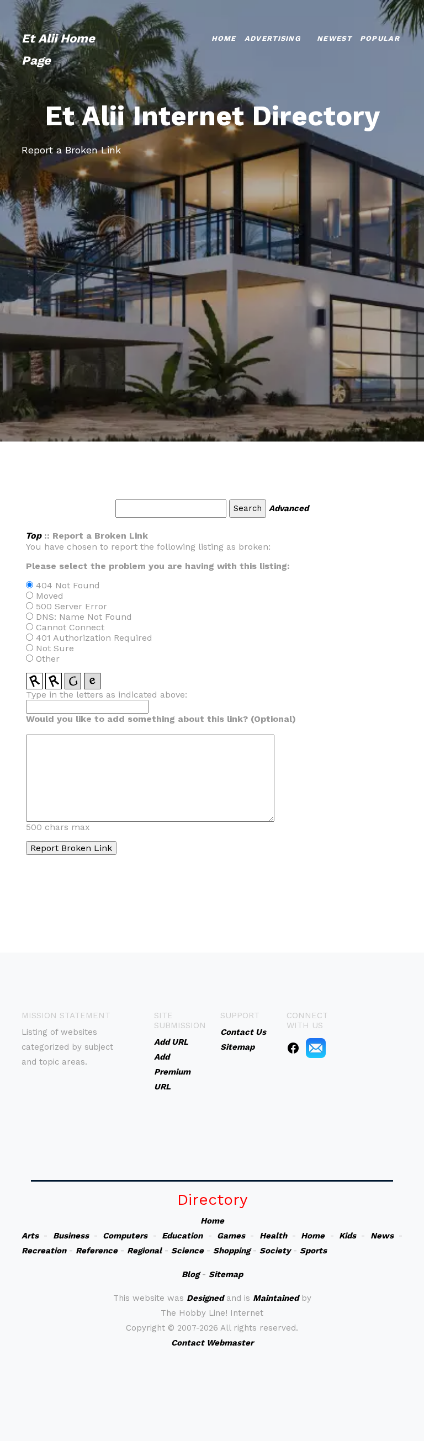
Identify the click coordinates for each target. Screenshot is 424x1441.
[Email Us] (316, 1047)
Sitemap (226, 1274)
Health (273, 1236)
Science (187, 1251)
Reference (97, 1251)
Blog (190, 1274)
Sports (313, 1251)
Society (274, 1251)
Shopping (231, 1251)
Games (231, 1236)
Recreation (44, 1251)
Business (71, 1236)
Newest (334, 38)
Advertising (272, 38)
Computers (125, 1236)
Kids (347, 1236)
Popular (380, 38)
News (382, 1236)
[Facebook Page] (293, 1047)
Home (223, 38)
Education (182, 1236)
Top (33, 535)
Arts (30, 1236)
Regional (144, 1251)
